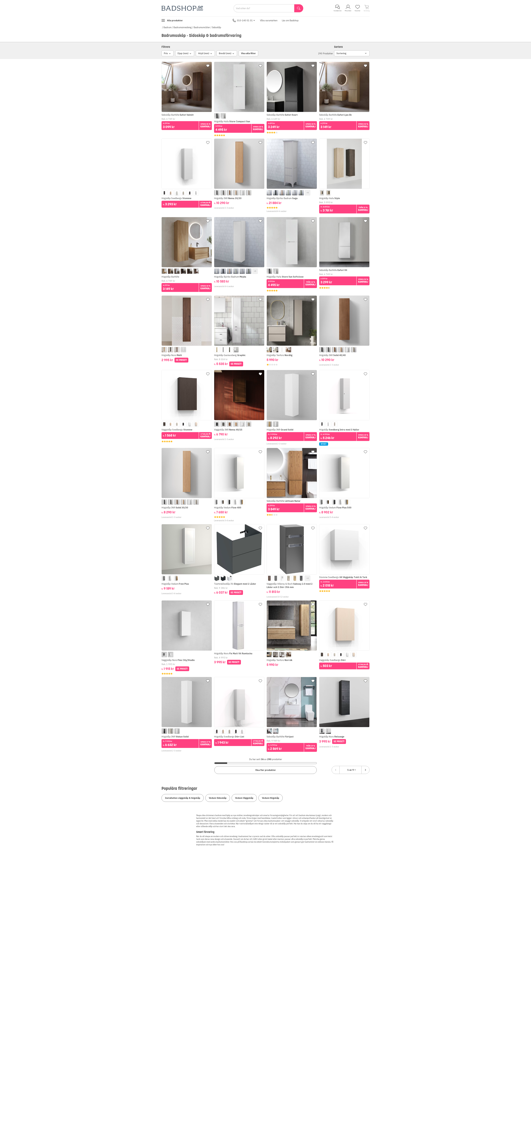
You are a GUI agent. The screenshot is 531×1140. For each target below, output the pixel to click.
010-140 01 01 (245, 20)
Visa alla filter (248, 53)
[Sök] (298, 8)
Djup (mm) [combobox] (183, 53)
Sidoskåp (216, 27)
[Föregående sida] (335, 770)
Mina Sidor (348, 11)
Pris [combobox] (166, 53)
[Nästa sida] (365, 770)
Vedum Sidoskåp (218, 798)
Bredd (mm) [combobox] (225, 53)
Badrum (167, 27)
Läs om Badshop (290, 20)
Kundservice (337, 11)
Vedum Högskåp (270, 798)
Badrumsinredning (182, 27)
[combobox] (350, 770)
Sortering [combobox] (341, 53)
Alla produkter (175, 20)
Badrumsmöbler (202, 27)
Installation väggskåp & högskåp (182, 798)
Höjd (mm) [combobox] (203, 53)
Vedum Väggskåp (244, 798)
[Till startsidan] (182, 8)
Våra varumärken (268, 20)
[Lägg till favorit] (208, 66)
